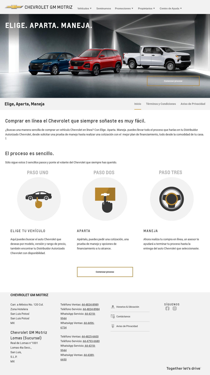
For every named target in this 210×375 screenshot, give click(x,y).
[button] (5, 138)
